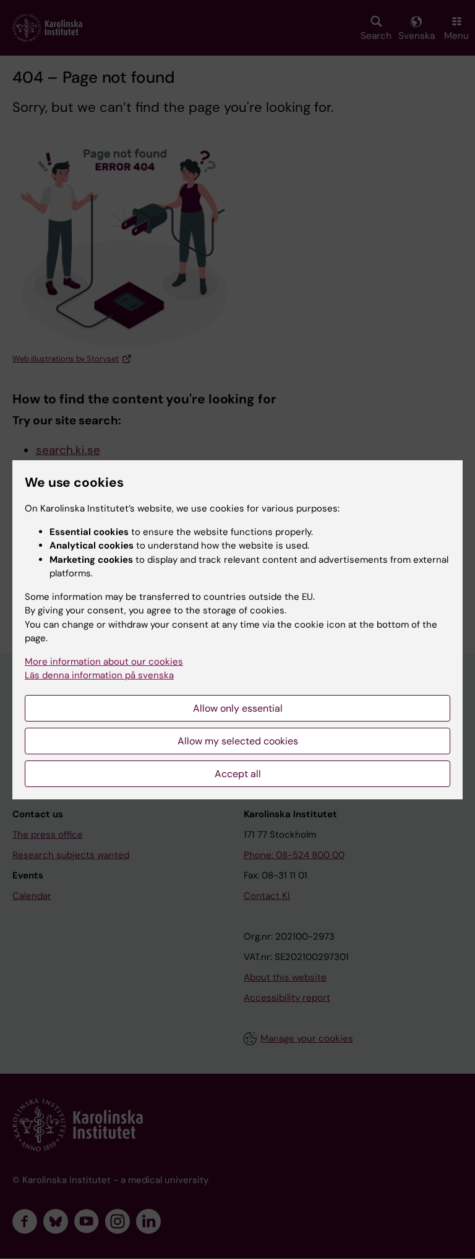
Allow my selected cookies (238, 741)
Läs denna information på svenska (99, 675)
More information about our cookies (104, 661)
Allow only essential (238, 708)
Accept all (238, 773)
